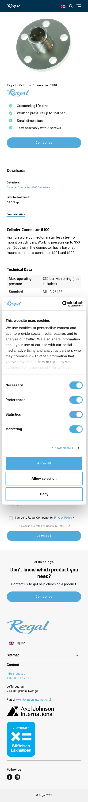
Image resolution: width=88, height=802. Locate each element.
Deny (44, 494)
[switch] (76, 400)
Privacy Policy (63, 517)
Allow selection (44, 478)
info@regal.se (16, 673)
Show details (62, 448)
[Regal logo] (13, 6)
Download (44, 535)
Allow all (44, 463)
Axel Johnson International (33, 699)
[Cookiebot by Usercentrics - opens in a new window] (63, 304)
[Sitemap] (44, 655)
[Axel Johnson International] (30, 715)
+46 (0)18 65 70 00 (19, 678)
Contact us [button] (44, 142)
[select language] (20, 643)
